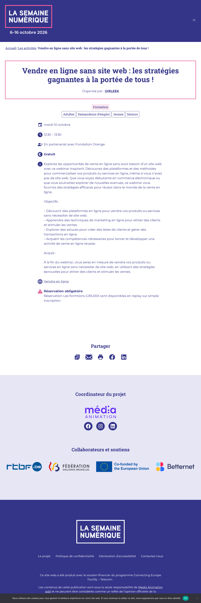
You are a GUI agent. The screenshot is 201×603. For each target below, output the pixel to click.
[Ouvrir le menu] (194, 20)
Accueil (10, 48)
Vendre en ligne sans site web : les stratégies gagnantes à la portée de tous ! (93, 48)
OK (185, 598)
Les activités (27, 48)
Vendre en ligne (56, 281)
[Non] (197, 598)
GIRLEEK (112, 91)
